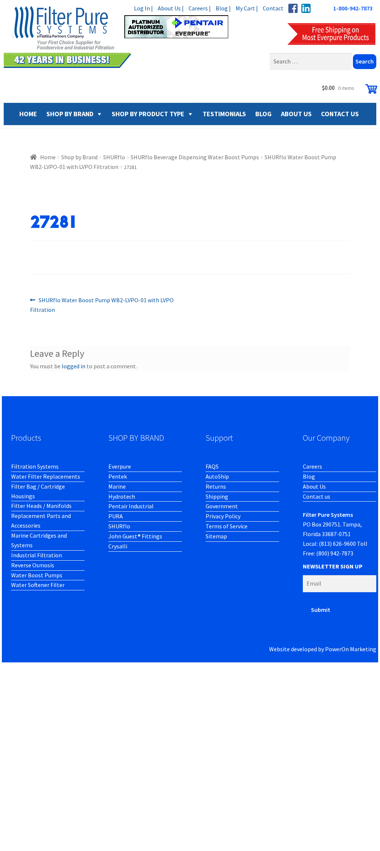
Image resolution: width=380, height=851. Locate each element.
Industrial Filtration (36, 555)
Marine (117, 486)
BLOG (263, 114)
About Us (314, 486)
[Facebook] (293, 8)
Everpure (119, 466)
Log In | (143, 8)
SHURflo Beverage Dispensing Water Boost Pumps (195, 157)
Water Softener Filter (38, 584)
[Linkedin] (306, 8)
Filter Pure (121, 37)
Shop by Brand (70, 114)
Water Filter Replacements (45, 476)
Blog (309, 476)
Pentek (117, 476)
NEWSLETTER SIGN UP (333, 566)
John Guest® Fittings (135, 536)
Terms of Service (227, 526)
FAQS (212, 466)
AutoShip (217, 476)
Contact (273, 8)
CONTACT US (340, 114)
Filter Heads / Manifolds (41, 505)
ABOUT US (296, 114)
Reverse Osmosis (32, 565)
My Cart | (247, 8)
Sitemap (216, 536)
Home (48, 157)
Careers (312, 466)
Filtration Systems (35, 466)
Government (222, 506)
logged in (73, 366)
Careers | (200, 8)
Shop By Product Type (148, 114)
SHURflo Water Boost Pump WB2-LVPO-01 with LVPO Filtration (102, 304)
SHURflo (114, 157)
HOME (28, 114)
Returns (216, 486)
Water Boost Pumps (36, 575)
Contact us (316, 496)
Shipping (217, 496)
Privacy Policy (223, 516)
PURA (115, 516)
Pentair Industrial (131, 506)
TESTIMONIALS (224, 114)
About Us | (171, 8)
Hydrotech (121, 496)
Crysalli (117, 546)
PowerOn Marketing (350, 649)
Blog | (223, 8)
